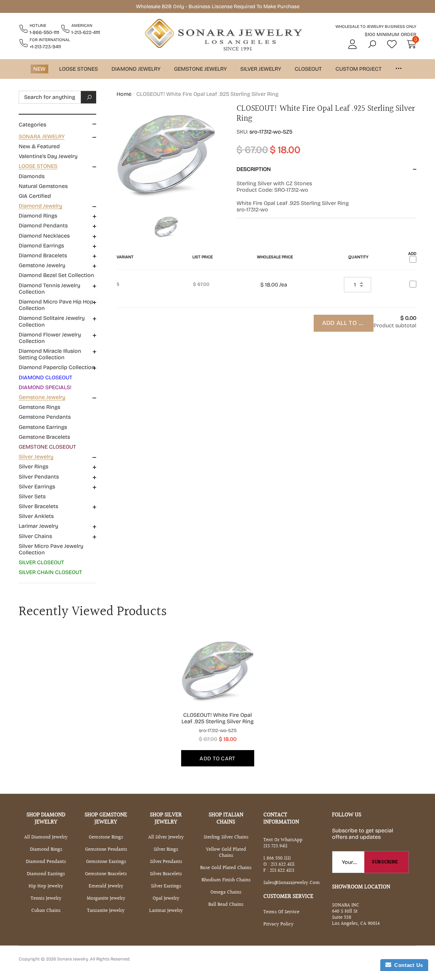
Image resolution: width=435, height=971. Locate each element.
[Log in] (352, 44)
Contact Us (407, 965)
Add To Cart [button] (217, 758)
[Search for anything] (57, 97)
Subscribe (385, 862)
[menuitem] (57, 146)
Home (124, 94)
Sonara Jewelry (73, 959)
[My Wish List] (392, 44)
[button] (372, 44)
